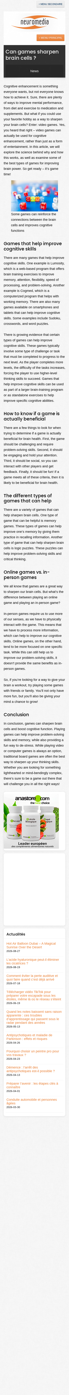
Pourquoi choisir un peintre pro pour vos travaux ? (32, 1053)
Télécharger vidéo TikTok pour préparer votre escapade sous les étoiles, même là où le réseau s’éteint (33, 995)
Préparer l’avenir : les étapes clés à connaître (32, 1085)
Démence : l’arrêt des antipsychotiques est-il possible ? (30, 1069)
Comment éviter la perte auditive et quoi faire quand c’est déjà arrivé (32, 977)
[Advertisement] (34, 889)
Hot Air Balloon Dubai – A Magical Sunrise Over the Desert (31, 945)
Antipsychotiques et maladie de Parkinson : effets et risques (29, 1037)
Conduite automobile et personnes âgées (31, 1101)
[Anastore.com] (31, 821)
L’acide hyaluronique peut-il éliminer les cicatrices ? (32, 961)
